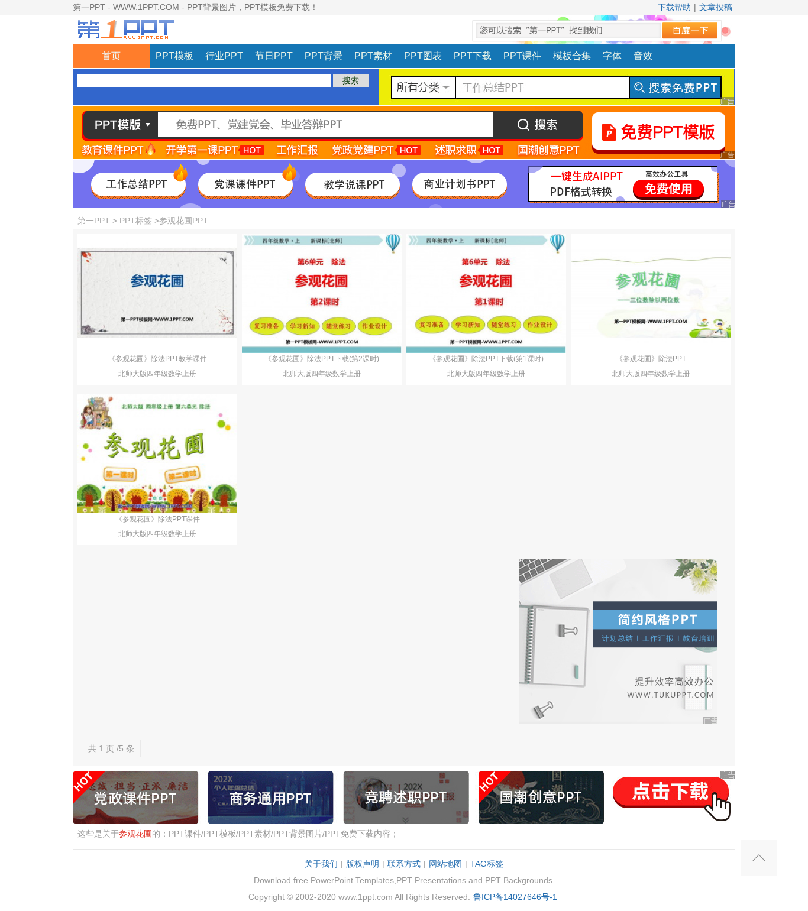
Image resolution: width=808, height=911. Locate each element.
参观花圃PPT (183, 220)
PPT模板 (174, 56)
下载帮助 (674, 7)
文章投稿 (715, 7)
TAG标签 (486, 863)
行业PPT (224, 56)
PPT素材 (373, 56)
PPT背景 (323, 56)
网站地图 (445, 863)
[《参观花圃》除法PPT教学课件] (157, 292)
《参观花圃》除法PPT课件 (157, 519)
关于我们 (321, 863)
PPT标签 (135, 220)
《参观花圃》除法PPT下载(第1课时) (486, 359)
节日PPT (274, 56)
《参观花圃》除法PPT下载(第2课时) (321, 359)
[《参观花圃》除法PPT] (651, 292)
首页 (111, 56)
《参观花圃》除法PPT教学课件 (157, 359)
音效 (643, 56)
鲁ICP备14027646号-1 (515, 897)
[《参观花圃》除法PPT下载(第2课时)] (322, 292)
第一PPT (93, 220)
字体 (612, 56)
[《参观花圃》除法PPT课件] (157, 453)
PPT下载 (473, 56)
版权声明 (362, 863)
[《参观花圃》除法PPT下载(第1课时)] (486, 292)
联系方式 (404, 863)
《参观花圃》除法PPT (651, 359)
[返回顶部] (759, 858)
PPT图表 (423, 56)
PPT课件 (522, 56)
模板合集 (572, 56)
